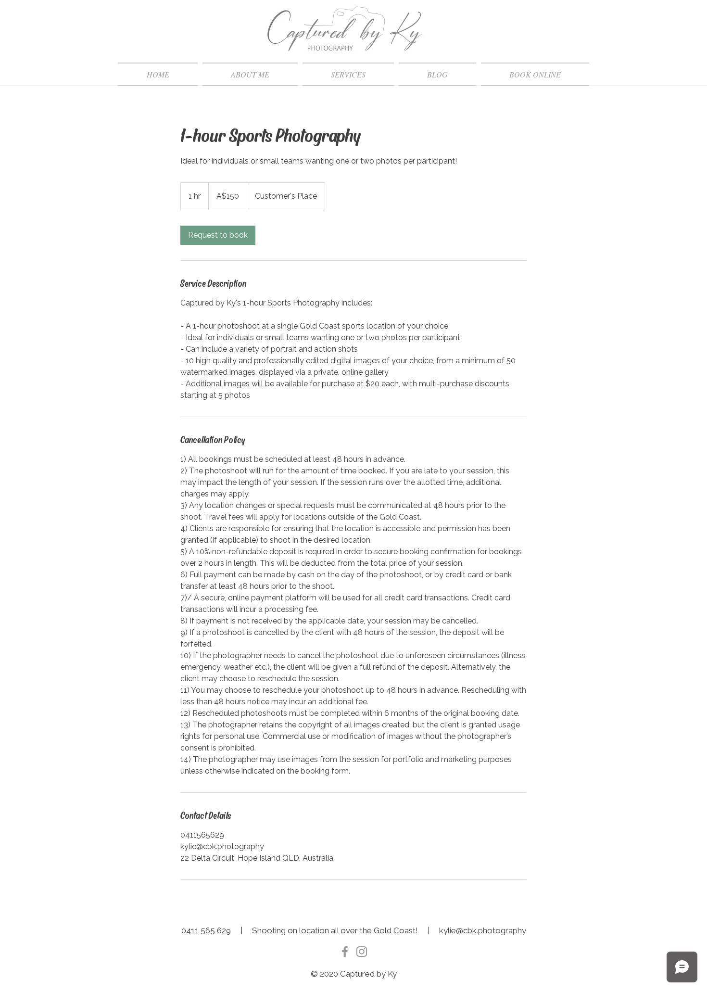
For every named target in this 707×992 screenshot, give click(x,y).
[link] (217, 235)
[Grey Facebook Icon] (345, 951)
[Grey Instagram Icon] (361, 951)
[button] (348, 74)
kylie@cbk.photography (482, 930)
